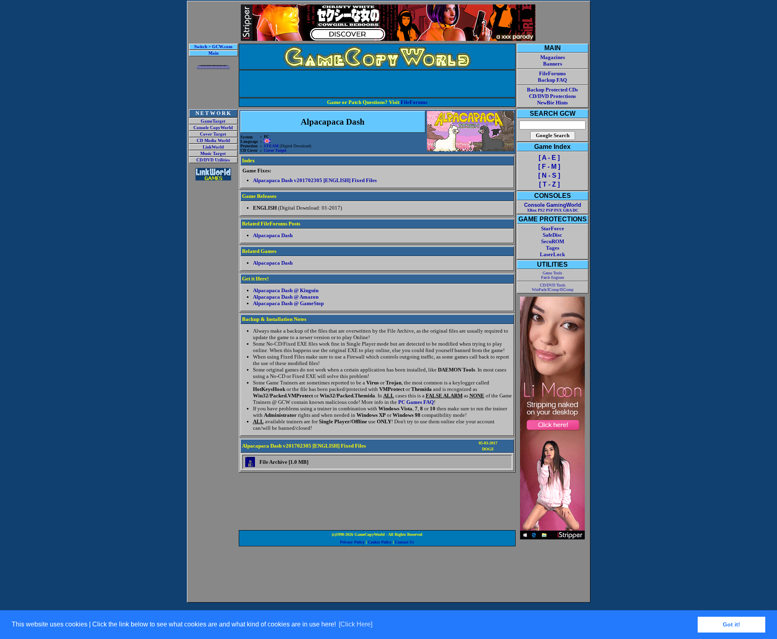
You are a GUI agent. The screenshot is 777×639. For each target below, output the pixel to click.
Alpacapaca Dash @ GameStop (288, 303)
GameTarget (213, 121)
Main (213, 53)
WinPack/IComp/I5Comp (552, 289)
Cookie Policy (380, 542)
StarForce (552, 228)
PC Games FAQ (416, 402)
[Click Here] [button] (355, 624)
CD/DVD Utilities (213, 160)
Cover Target (213, 134)
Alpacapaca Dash (273, 235)
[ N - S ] (549, 175)
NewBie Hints (552, 103)
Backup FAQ (552, 80)
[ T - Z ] (549, 184)
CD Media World (213, 140)
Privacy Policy (352, 542)
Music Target (213, 153)
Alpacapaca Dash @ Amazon (285, 297)
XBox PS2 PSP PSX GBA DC (552, 210)
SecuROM (552, 241)
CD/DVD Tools (552, 285)
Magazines (552, 57)
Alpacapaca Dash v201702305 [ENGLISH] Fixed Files (315, 180)
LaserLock (552, 254)
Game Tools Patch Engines (552, 275)
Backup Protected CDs (552, 90)
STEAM (271, 146)
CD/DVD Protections (552, 96)
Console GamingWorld (552, 205)
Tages (552, 248)
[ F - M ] (549, 166)
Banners (552, 64)
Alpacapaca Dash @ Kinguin (285, 290)
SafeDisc (552, 235)
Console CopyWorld (213, 127)
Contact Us (404, 542)
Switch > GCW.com (213, 47)
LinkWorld (213, 147)
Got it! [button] (731, 624)
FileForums (414, 102)
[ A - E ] (549, 157)
